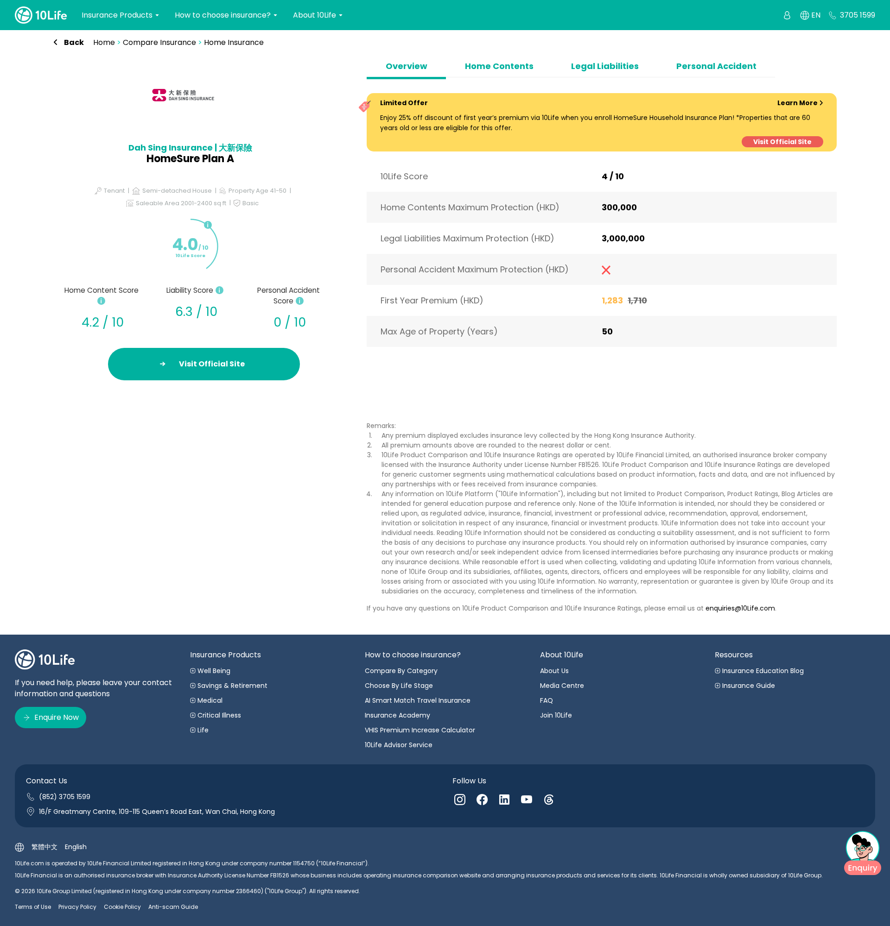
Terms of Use (33, 907)
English (76, 846)
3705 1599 (857, 15)
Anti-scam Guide (173, 907)
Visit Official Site (782, 141)
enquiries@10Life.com (740, 608)
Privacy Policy (77, 907)
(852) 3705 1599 (64, 796)
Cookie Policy (122, 907)
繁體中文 (44, 846)
